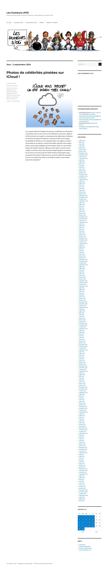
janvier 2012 (82, 445)
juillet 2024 (82, 183)
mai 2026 (81, 144)
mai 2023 (81, 208)
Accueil (8, 22)
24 (86, 526)
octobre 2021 (82, 242)
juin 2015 (81, 376)
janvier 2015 (82, 385)
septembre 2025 (83, 158)
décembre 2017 (83, 323)
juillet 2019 (82, 289)
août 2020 (81, 266)
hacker (15, 91)
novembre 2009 (83, 492)
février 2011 (82, 465)
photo (16, 97)
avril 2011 (81, 461)
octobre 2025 (82, 156)
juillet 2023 (82, 204)
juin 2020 (81, 270)
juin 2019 (81, 291)
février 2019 (82, 298)
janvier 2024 (82, 194)
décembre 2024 (83, 174)
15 (79, 523)
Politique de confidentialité (25, 563)
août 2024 (81, 181)
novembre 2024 (83, 176)
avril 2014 (81, 399)
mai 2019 (81, 293)
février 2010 (82, 486)
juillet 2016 (82, 353)
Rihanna (8, 98)
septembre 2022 (83, 222)
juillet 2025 (82, 162)
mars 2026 (82, 147)
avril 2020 (81, 273)
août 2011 (81, 454)
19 (93, 523)
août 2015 (81, 373)
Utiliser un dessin (52, 22)
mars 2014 (82, 401)
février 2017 (82, 341)
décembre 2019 (83, 281)
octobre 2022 (82, 220)
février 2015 (82, 383)
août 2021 (81, 245)
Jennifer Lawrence (11, 95)
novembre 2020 (83, 261)
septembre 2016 (83, 350)
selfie (13, 98)
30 (83, 529)
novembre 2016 (83, 346)
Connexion (82, 544)
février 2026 (82, 149)
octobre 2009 (82, 493)
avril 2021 (81, 252)
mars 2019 (82, 296)
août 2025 (81, 160)
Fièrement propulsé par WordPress (43, 563)
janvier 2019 (82, 300)
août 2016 (81, 351)
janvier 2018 (82, 321)
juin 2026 (81, 142)
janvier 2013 (82, 426)
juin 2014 (81, 396)
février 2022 (82, 234)
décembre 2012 (83, 428)
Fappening (9, 91)
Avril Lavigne (13, 88)
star (16, 98)
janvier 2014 (82, 405)
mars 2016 (82, 360)
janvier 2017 (82, 343)
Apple (8, 88)
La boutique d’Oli (31, 22)
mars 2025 (82, 169)
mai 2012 (81, 438)
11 (89, 519)
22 (79, 526)
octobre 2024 (82, 178)
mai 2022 (81, 229)
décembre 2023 (83, 195)
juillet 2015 (82, 375)
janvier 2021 (82, 257)
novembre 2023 (83, 197)
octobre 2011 (82, 451)
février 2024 (82, 192)
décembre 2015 (83, 366)
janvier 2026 (82, 151)
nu (11, 97)
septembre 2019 (83, 286)
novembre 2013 (83, 408)
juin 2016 (81, 355)
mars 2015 (82, 382)
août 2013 (81, 414)
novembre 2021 (83, 240)
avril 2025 (81, 167)
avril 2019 (81, 295)
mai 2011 (81, 460)
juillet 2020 (82, 268)
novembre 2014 (83, 389)
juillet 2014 (82, 394)
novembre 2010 (83, 470)
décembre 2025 (83, 153)
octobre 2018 (82, 305)
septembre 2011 (83, 453)
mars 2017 (82, 339)
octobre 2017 (82, 327)
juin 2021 (81, 249)
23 (82, 526)
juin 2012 (81, 437)
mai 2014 (81, 398)
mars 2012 (82, 442)
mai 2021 (81, 250)
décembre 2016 (83, 344)
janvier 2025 (82, 172)
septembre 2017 (83, 328)
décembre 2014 (83, 387)
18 (89, 523)
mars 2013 (82, 422)
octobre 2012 (82, 431)
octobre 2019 (82, 284)
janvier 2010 (82, 488)
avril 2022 (81, 231)
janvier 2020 (82, 279)
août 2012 (81, 435)
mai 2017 (81, 336)
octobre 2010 (82, 472)
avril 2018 (81, 316)
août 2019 (81, 288)
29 (79, 529)
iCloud (15, 93)
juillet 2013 (82, 415)
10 (86, 519)
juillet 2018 (82, 311)
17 (86, 523)
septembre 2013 (83, 412)
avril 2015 (81, 380)
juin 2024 (81, 185)
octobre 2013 (82, 410)
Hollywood (9, 93)
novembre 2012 (83, 430)
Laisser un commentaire (13, 101)
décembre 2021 (83, 238)
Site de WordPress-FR (85, 550)
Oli (13, 97)
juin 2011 (81, 458)
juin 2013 (81, 417)
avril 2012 (81, 440)
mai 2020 (81, 272)
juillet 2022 (82, 226)
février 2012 (82, 444)
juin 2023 (81, 206)
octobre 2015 (82, 369)
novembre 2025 (83, 155)
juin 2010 (81, 479)
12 (93, 519)
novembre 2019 (83, 282)
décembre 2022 (83, 217)
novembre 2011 (83, 449)
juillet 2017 (82, 332)
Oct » (96, 532)
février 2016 (82, 362)
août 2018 (81, 309)
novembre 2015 (83, 367)
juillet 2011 (82, 456)
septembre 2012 (83, 433)
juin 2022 (81, 227)
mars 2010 (82, 485)
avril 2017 (81, 337)
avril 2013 (81, 421)
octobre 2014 (82, 391)
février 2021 (82, 256)
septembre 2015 (83, 371)
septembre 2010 (83, 474)
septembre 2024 (83, 179)
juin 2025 (81, 163)
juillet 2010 (82, 477)
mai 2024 (81, 187)
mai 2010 (81, 481)
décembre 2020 (83, 259)
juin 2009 (81, 500)
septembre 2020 (83, 265)
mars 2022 (82, 233)
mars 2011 (82, 463)
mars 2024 (82, 190)
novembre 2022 (83, 218)
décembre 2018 (83, 302)
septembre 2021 (83, 243)
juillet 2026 (82, 140)
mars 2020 (82, 275)
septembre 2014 (83, 392)
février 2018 (82, 320)
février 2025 (82, 171)
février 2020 (82, 277)
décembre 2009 (83, 490)
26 (93, 526)
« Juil (82, 532)
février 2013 (82, 424)
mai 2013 (81, 419)
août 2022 (81, 224)
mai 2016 (81, 357)
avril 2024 (81, 188)
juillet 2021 (82, 247)
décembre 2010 (83, 469)
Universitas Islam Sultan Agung (87, 116)
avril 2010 (81, 483)
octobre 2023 (82, 199)
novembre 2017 (83, 325)
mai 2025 (81, 165)
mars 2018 (82, 318)
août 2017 (81, 330)
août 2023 (81, 202)
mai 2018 (81, 314)
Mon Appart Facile (84, 126)
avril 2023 (81, 210)
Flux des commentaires (85, 548)
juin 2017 (81, 334)
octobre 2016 (82, 348)
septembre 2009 (83, 495)
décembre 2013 (83, 406)
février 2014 (82, 403)
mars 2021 (82, 254)
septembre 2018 (83, 307)
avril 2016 (81, 359)
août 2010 (81, 476)
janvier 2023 (82, 215)
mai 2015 (81, 378)
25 (89, 526)
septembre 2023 (83, 201)
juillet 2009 (82, 499)
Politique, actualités (11, 85)
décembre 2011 (83, 447)
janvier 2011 (82, 467)
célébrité (8, 89)
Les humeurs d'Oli (17, 12)
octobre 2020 (82, 263)
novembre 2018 (83, 304)
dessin (13, 89)
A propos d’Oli (18, 22)
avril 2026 (82, 146)
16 (82, 523)
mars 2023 (82, 211)
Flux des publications (85, 546)
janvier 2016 (82, 364)
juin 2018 (81, 312)
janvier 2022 (82, 236)
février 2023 (82, 213)
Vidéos (41, 22)
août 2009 (82, 497)
